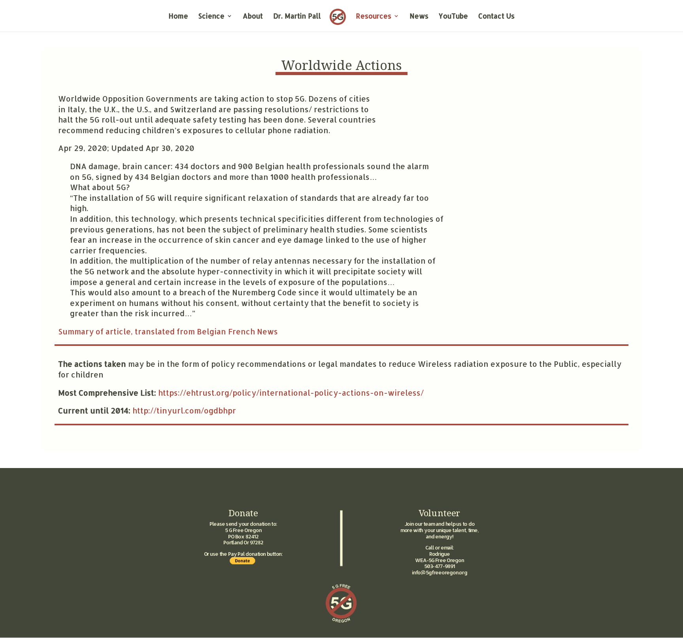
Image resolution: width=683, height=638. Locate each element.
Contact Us (496, 16)
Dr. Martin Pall (297, 16)
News (418, 16)
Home (178, 16)
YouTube (453, 16)
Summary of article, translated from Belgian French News (168, 331)
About (253, 16)
